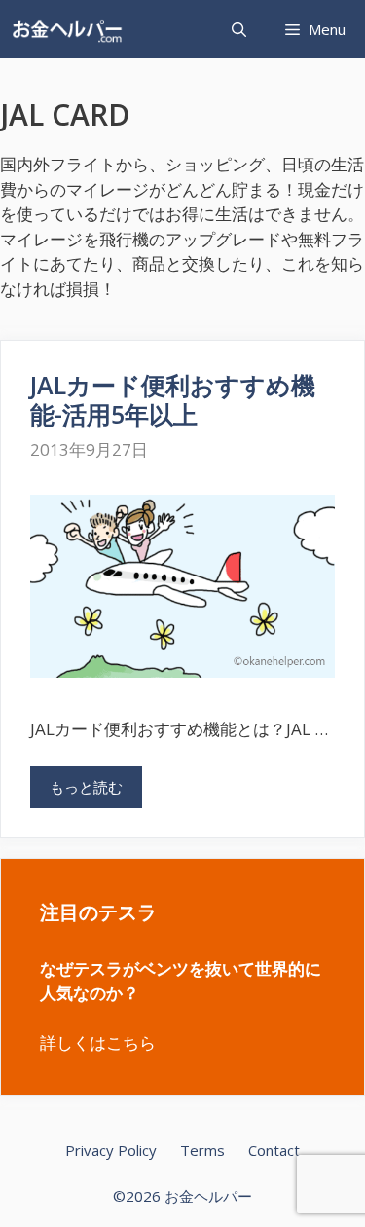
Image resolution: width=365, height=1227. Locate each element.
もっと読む (86, 787)
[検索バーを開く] (239, 29)
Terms (202, 1150)
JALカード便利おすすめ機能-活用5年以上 (172, 399)
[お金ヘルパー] (71, 29)
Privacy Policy (111, 1150)
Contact (274, 1150)
